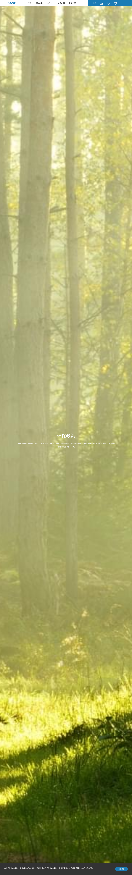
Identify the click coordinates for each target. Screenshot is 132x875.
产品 (29, 3)
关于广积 (61, 3)
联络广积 (72, 3)
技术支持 (50, 3)
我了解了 (121, 869)
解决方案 (38, 3)
